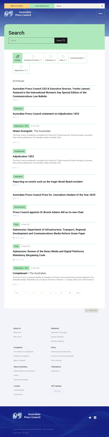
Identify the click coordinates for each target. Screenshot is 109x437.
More (15, 100)
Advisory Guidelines (57, 341)
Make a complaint (19, 360)
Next (78, 293)
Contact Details (19, 390)
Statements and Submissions (61, 352)
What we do (17, 332)
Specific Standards (57, 337)
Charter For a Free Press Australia (62, 356)
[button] (100, 14)
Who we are (17, 337)
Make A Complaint (17, 6)
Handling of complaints (21, 356)
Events (16, 375)
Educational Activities (21, 380)
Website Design (17, 433)
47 (61, 293)
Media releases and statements (24, 371)
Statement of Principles (59, 332)
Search (59, 40)
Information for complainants (23, 352)
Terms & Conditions (48, 429)
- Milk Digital (25, 433)
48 (70, 293)
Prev (16, 293)
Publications (55, 371)
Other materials (56, 360)
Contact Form (18, 394)
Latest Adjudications (42, 6)
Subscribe (57, 391)
